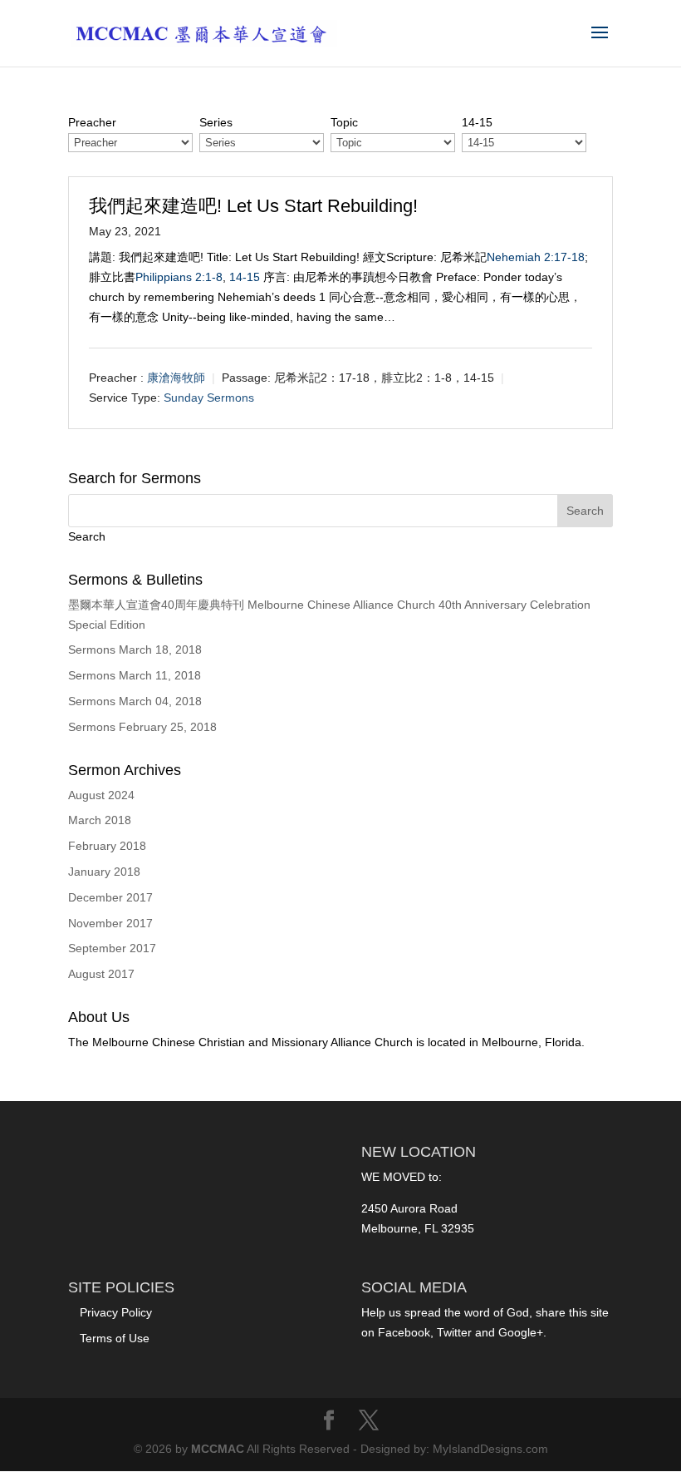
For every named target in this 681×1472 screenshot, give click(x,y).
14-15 (244, 277)
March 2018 (99, 820)
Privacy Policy (116, 1312)
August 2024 (101, 795)
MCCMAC (217, 1448)
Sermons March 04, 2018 (135, 701)
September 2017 (112, 948)
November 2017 (110, 923)
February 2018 (107, 845)
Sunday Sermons (209, 397)
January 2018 (104, 871)
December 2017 (110, 897)
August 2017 (101, 974)
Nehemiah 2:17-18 (536, 257)
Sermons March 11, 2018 (134, 675)
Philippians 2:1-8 (179, 277)
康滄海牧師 (176, 377)
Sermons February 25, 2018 (142, 727)
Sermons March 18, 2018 (135, 649)
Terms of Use (114, 1338)
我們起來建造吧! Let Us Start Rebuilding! (253, 205)
